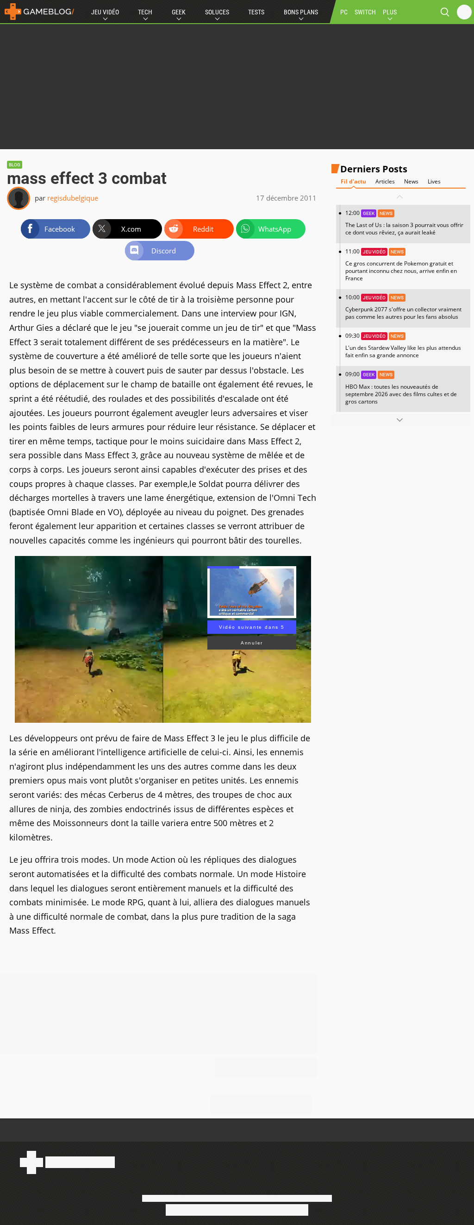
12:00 (404, 222)
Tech (145, 12)
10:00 (403, 307)
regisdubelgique (72, 197)
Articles (385, 181)
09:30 (403, 345)
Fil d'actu (353, 181)
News (411, 181)
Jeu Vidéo (105, 12)
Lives (434, 181)
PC (344, 12)
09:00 (401, 387)
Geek (179, 12)
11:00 (401, 264)
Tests (256, 12)
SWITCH (365, 12)
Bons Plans (301, 12)
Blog (14, 164)
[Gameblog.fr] (37, 11)
